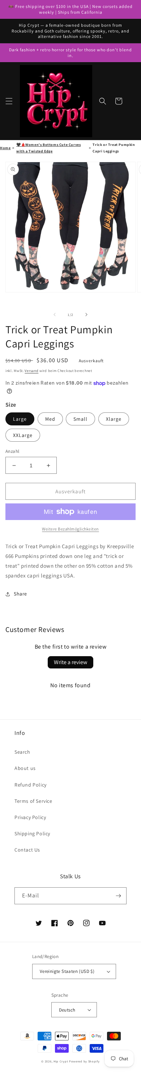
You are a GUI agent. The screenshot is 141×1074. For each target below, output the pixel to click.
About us (25, 768)
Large (20, 419)
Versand (31, 370)
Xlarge (113, 419)
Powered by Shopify (84, 1061)
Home (5, 148)
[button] (9, 101)
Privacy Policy (30, 817)
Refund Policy (30, 784)
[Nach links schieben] (55, 314)
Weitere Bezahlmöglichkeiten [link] (70, 529)
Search (22, 752)
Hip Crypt (61, 1061)
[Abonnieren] (118, 895)
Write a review (70, 662)
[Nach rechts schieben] (86, 314)
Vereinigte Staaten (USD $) (67, 971)
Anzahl (12, 451)
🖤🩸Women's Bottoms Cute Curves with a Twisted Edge (48, 147)
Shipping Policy (32, 833)
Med (50, 419)
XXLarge (23, 435)
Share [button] (20, 593)
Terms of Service (33, 801)
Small (80, 419)
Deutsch (67, 1010)
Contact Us (27, 849)
